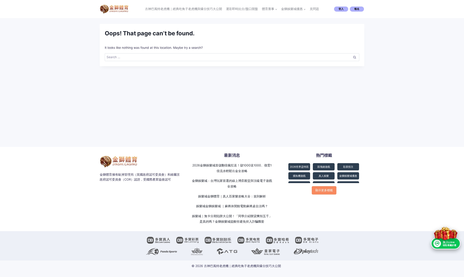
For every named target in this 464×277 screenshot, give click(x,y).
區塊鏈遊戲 (323, 166)
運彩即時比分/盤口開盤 (242, 9)
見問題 (314, 9)
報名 (356, 8)
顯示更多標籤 (324, 190)
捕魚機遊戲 (299, 175)
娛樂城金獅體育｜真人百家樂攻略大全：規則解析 (232, 196)
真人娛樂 (324, 175)
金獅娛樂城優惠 (348, 175)
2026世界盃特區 (299, 166)
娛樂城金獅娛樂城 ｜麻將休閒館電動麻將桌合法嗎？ (232, 206)
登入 (341, 8)
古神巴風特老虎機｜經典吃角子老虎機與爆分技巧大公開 (183, 9)
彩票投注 (348, 166)
